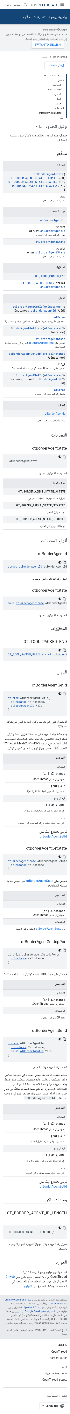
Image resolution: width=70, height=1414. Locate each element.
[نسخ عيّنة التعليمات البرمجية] (64, 456)
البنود (64, 1395)
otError (59, 317)
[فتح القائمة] (62, 4)
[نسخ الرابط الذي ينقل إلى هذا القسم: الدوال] (53, 672)
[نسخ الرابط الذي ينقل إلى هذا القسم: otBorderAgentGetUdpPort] (17, 942)
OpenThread (60, 56)
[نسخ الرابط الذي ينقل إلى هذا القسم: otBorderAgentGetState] (22, 848)
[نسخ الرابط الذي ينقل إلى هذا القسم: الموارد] (52, 1262)
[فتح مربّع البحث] (25, 4)
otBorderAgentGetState (25, 328)
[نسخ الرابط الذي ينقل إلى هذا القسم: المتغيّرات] (47, 628)
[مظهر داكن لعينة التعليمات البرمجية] (60, 456)
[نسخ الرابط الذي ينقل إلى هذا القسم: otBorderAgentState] (28, 448)
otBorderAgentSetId (27, 375)
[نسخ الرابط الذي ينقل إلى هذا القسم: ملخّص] (51, 153)
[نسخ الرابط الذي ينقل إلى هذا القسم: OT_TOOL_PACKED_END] (20, 642)
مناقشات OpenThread (54, 1379)
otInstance (52, 306)
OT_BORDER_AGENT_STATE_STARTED (33, 182)
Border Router (58, 1357)
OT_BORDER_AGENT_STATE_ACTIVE (35, 186)
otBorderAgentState (49, 174)
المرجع (45, 56)
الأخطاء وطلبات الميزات (55, 1373)
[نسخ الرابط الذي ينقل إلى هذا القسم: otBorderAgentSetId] (28, 1031)
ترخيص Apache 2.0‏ (34, 1307)
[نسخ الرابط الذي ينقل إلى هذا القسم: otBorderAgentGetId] (28, 685)
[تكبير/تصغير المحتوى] (45, 75)
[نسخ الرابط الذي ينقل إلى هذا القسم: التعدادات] (47, 435)
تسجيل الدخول (12, 4)
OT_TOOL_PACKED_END (50, 276)
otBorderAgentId (52, 220)
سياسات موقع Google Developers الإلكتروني (37, 1311)
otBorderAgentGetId (27, 306)
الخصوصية (52, 1395)
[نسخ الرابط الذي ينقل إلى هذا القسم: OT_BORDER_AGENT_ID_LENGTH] (63, 1219)
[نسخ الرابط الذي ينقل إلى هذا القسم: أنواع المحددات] (37, 541)
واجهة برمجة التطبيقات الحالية (45, 16)
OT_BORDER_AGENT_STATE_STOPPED (33, 178)
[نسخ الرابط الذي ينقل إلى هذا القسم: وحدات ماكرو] (40, 1200)
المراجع (28, 1286)
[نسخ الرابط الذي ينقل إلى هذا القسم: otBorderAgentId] (34, 554)
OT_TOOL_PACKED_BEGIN (37, 283)
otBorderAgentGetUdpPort (28, 353)
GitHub (10, 1277)
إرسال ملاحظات (56, 65)
